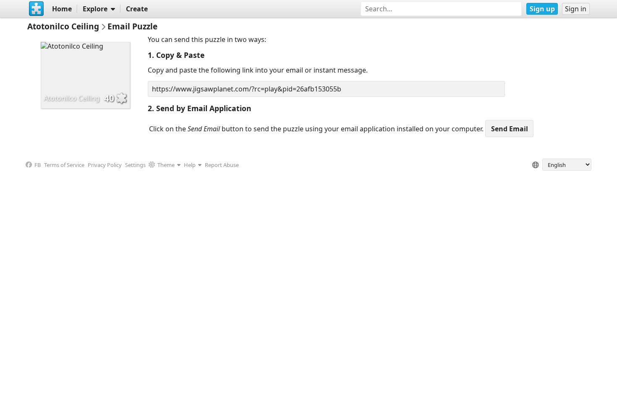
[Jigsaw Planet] (36, 9)
